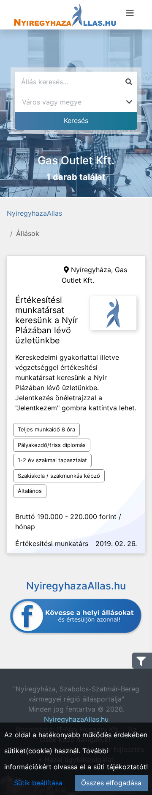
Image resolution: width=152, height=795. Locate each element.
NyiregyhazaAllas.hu (76, 719)
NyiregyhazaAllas (34, 213)
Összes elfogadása (111, 783)
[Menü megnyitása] (130, 13)
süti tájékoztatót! (120, 767)
